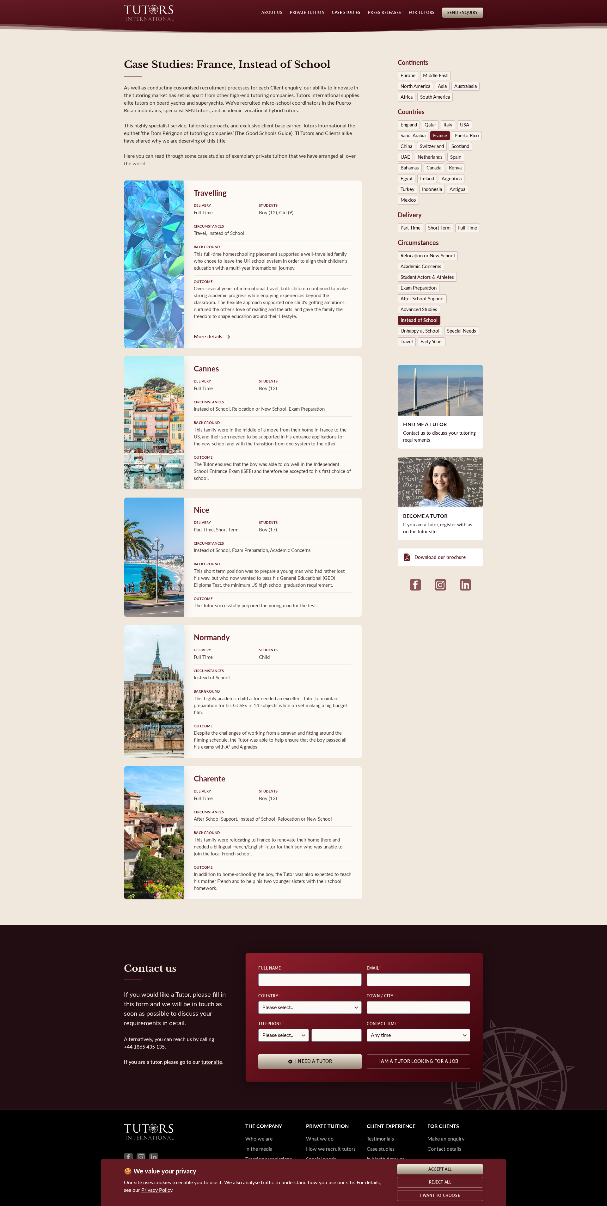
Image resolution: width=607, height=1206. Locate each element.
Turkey (407, 189)
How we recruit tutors (331, 1149)
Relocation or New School (428, 256)
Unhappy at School (420, 331)
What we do (320, 1139)
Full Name (269, 968)
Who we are (259, 1139)
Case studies (381, 1149)
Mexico (408, 200)
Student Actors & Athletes (427, 277)
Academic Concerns (421, 266)
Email (373, 968)
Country (268, 996)
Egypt (407, 178)
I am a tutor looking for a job (418, 1061)
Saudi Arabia (413, 135)
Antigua (457, 189)
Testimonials (380, 1139)
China (406, 146)
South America (435, 97)
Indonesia (432, 189)
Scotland (460, 146)
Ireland (427, 178)
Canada (433, 168)
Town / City (380, 996)
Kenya (455, 168)
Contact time (382, 1024)
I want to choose (440, 1195)
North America (415, 86)
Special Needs (461, 331)
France (440, 135)
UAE (405, 157)
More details (208, 337)
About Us (271, 12)
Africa (407, 97)
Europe (408, 75)
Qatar (430, 125)
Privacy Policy (156, 1190)
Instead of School (419, 320)
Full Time (467, 228)
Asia (442, 86)
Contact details (444, 1149)
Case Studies (346, 12)
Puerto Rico (467, 135)
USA (464, 125)
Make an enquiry (445, 1139)
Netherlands (430, 157)
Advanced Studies (419, 309)
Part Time (410, 228)
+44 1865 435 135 (144, 1047)
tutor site (211, 1062)
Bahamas (410, 168)
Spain (455, 157)
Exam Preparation (419, 288)
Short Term (439, 228)
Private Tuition (307, 12)
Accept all (440, 1169)
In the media (259, 1149)
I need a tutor (313, 1061)
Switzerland (432, 146)
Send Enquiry (462, 12)
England (409, 125)
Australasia (465, 86)
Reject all (440, 1182)
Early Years (431, 342)
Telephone (270, 1024)
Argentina (452, 178)
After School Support (422, 299)
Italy (448, 125)
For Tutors (422, 12)
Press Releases (384, 12)
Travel (407, 342)
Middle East (435, 75)
